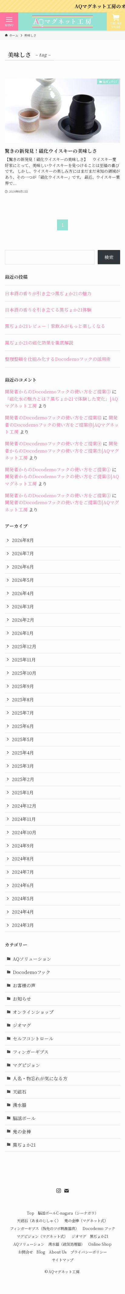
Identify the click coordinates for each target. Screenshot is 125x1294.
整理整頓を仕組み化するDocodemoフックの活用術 (58, 359)
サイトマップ (62, 1260)
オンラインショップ (33, 1012)
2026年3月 (23, 606)
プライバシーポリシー (88, 1252)
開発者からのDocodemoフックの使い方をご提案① (58, 469)
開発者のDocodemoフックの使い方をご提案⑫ (53, 417)
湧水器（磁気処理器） (66, 1244)
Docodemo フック (99, 1228)
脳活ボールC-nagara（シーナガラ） (68, 1213)
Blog (40, 1252)
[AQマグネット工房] (62, 21)
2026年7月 (23, 553)
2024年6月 (23, 885)
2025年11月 (24, 659)
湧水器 (19, 1105)
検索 (108, 257)
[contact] (66, 1191)
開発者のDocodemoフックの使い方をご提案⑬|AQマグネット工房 (62, 424)
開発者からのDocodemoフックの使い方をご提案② (58, 391)
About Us (58, 1252)
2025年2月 (23, 779)
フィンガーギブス (31, 1052)
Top (30, 1213)
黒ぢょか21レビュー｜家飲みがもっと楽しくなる (55, 326)
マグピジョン (26, 1065)
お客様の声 (24, 985)
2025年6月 (23, 726)
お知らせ (22, 998)
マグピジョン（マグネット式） (42, 1236)
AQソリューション (32, 959)
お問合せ (25, 1252)
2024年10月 (24, 832)
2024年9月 (23, 845)
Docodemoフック (31, 972)
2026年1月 (23, 633)
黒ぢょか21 (24, 1145)
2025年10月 (24, 673)
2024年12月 (24, 805)
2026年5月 (23, 580)
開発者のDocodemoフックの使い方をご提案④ (53, 443)
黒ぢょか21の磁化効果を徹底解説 (39, 342)
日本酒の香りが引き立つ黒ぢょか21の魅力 (48, 293)
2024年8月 (23, 858)
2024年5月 (23, 898)
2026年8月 (23, 540)
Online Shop (100, 1244)
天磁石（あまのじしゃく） (39, 1220)
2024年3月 (23, 925)
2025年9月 (23, 686)
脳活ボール (24, 1118)
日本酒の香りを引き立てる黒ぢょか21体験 (48, 309)
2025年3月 (23, 766)
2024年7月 (23, 872)
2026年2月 (23, 620)
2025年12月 (24, 646)
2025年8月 (23, 699)
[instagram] (59, 1191)
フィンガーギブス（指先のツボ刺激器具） (44, 1228)
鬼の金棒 (22, 1131)
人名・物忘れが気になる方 (40, 1078)
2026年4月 (23, 593)
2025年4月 (23, 752)
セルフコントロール (33, 1038)
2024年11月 (24, 819)
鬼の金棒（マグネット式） (86, 1220)
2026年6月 (23, 566)
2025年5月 (23, 739)
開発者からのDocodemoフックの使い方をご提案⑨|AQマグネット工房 (62, 450)
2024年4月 (23, 911)
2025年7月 (23, 712)
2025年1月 (23, 792)
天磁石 (19, 1091)
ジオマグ (22, 1025)
